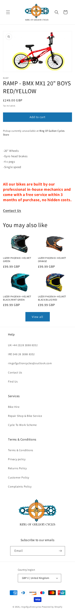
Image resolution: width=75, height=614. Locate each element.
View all (37, 317)
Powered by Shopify (52, 606)
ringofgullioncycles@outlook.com (30, 363)
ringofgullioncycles (31, 606)
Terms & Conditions (20, 450)
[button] (8, 12)
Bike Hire (13, 407)
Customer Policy (18, 477)
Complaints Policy (19, 486)
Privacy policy (16, 459)
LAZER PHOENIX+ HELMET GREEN (17, 259)
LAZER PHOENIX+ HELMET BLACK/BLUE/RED (52, 298)
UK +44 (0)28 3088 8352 (23, 345)
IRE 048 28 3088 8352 (21, 354)
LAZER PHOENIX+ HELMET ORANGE (52, 259)
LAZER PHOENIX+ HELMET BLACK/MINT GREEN (17, 298)
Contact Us (15, 372)
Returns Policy (17, 468)
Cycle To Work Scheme (22, 425)
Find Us (13, 381)
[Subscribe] (60, 551)
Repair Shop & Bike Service (25, 416)
